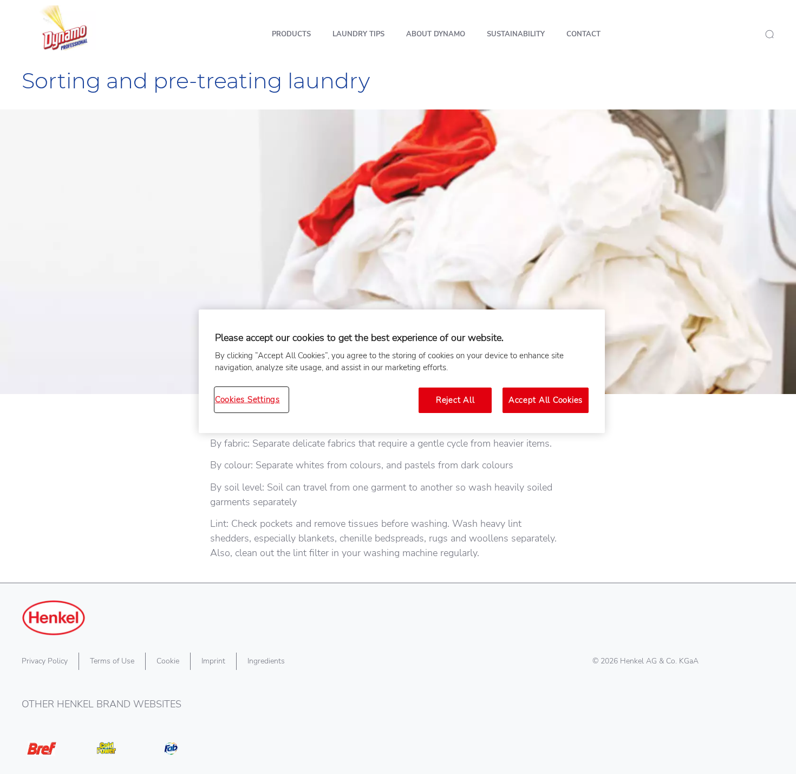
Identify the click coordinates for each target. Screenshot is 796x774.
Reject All (455, 400)
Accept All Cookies (545, 400)
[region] (402, 371)
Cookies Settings (247, 399)
